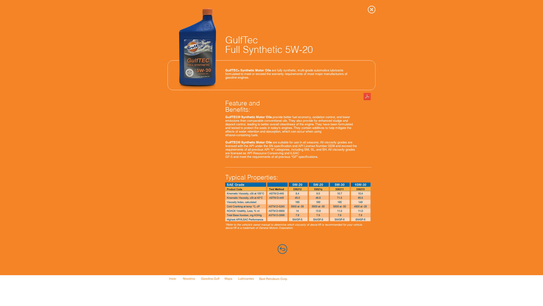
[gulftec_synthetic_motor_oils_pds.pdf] (367, 97)
